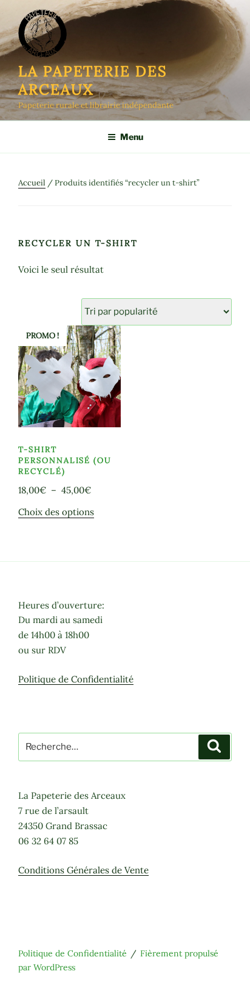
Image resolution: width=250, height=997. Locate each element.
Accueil (32, 183)
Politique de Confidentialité (75, 679)
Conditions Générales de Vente (83, 870)
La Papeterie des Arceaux (92, 80)
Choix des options (56, 512)
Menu (131, 137)
